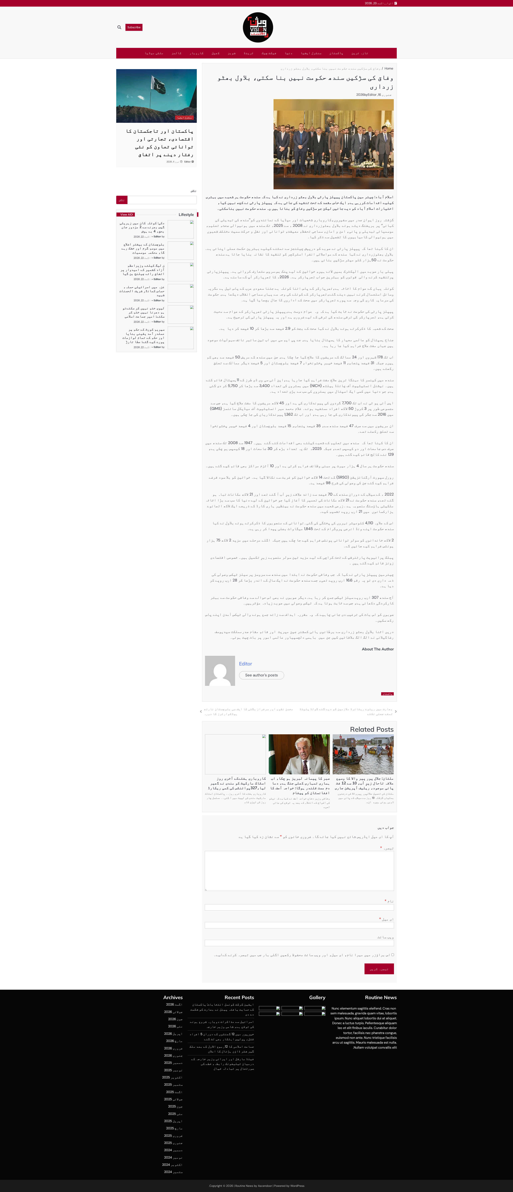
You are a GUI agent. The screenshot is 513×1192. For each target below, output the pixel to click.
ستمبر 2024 (173, 1172)
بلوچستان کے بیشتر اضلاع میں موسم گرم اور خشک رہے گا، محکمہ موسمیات (143, 248)
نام (389, 901)
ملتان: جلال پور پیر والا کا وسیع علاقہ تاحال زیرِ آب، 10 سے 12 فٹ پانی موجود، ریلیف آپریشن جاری (364, 783)
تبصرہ (387, 847)
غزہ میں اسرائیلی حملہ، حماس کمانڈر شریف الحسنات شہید (142, 291)
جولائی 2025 (173, 1099)
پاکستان (336, 53)
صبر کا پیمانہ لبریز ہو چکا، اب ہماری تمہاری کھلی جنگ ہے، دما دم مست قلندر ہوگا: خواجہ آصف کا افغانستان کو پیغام (300, 785)
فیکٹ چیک (269, 53)
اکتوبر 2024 (172, 1165)
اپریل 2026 (173, 1034)
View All (125, 214)
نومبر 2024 (173, 1157)
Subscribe (133, 27)
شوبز (232, 53)
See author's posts (261, 675)
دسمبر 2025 (173, 1063)
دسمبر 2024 (173, 1150)
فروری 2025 (173, 1136)
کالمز (177, 53)
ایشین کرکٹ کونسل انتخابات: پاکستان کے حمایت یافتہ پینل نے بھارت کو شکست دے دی (222, 1009)
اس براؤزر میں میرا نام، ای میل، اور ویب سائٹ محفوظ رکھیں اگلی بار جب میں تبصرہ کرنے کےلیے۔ (302, 954)
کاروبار (197, 53)
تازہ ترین (359, 53)
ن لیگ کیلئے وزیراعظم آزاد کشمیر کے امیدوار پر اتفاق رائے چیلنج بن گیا (142, 269)
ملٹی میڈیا (154, 53)
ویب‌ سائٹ (386, 936)
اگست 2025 (174, 1092)
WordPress (297, 1186)
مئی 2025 (175, 1114)
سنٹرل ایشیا (311, 53)
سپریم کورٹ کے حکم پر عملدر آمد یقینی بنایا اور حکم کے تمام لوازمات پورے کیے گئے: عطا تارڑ (143, 335)
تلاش (194, 191)
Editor (372, 95)
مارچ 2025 (174, 1128)
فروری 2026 (173, 1048)
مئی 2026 (175, 1026)
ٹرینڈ (249, 53)
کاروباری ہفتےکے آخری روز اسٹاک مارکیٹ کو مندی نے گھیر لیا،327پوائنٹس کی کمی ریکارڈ (237, 783)
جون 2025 (175, 1106)
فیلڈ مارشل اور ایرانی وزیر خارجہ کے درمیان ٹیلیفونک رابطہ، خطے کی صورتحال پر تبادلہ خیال (222, 1064)
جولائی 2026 (173, 1012)
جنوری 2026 (173, 1055)
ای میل (386, 919)
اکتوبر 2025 (172, 1077)
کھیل (216, 53)
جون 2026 (175, 1019)
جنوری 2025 (173, 1143)
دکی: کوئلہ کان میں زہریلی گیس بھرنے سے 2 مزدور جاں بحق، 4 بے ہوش (142, 227)
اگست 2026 (174, 1004)
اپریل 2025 (173, 1121)
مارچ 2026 (174, 1041)
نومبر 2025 (173, 1070)
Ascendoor (265, 1186)
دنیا (289, 53)
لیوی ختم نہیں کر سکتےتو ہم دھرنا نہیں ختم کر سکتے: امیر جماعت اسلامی (143, 312)
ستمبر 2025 (173, 1084)
